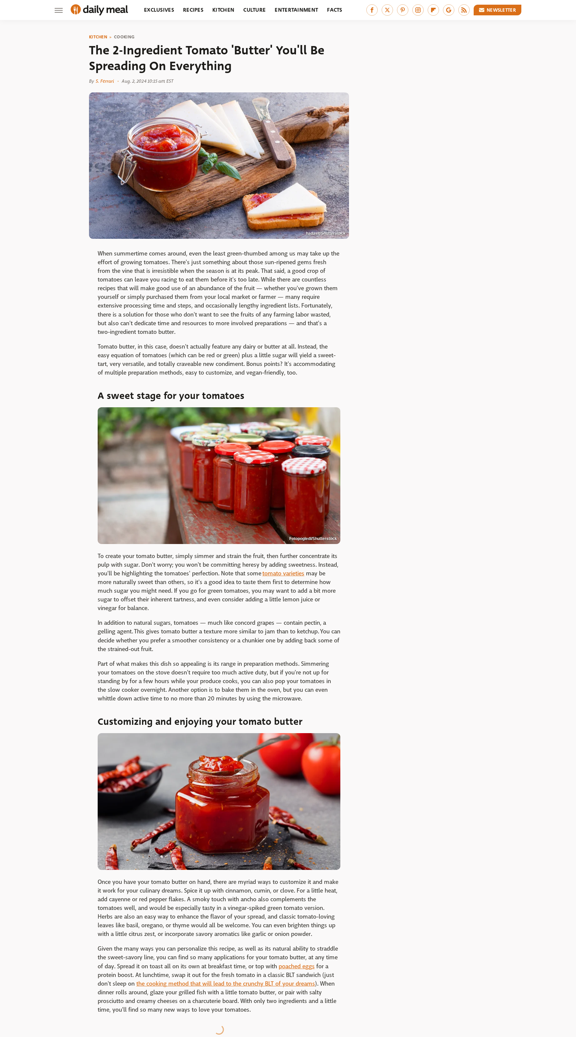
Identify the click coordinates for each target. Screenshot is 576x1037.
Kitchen (223, 10)
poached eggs (297, 966)
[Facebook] (372, 10)
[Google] (448, 10)
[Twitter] (387, 10)
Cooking (124, 37)
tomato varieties (283, 573)
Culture (254, 10)
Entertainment (296, 10)
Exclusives (159, 10)
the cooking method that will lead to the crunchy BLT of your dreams (225, 984)
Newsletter (501, 10)
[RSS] (464, 10)
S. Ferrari (105, 81)
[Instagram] (418, 10)
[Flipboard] (433, 10)
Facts (334, 10)
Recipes (193, 10)
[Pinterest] (402, 10)
